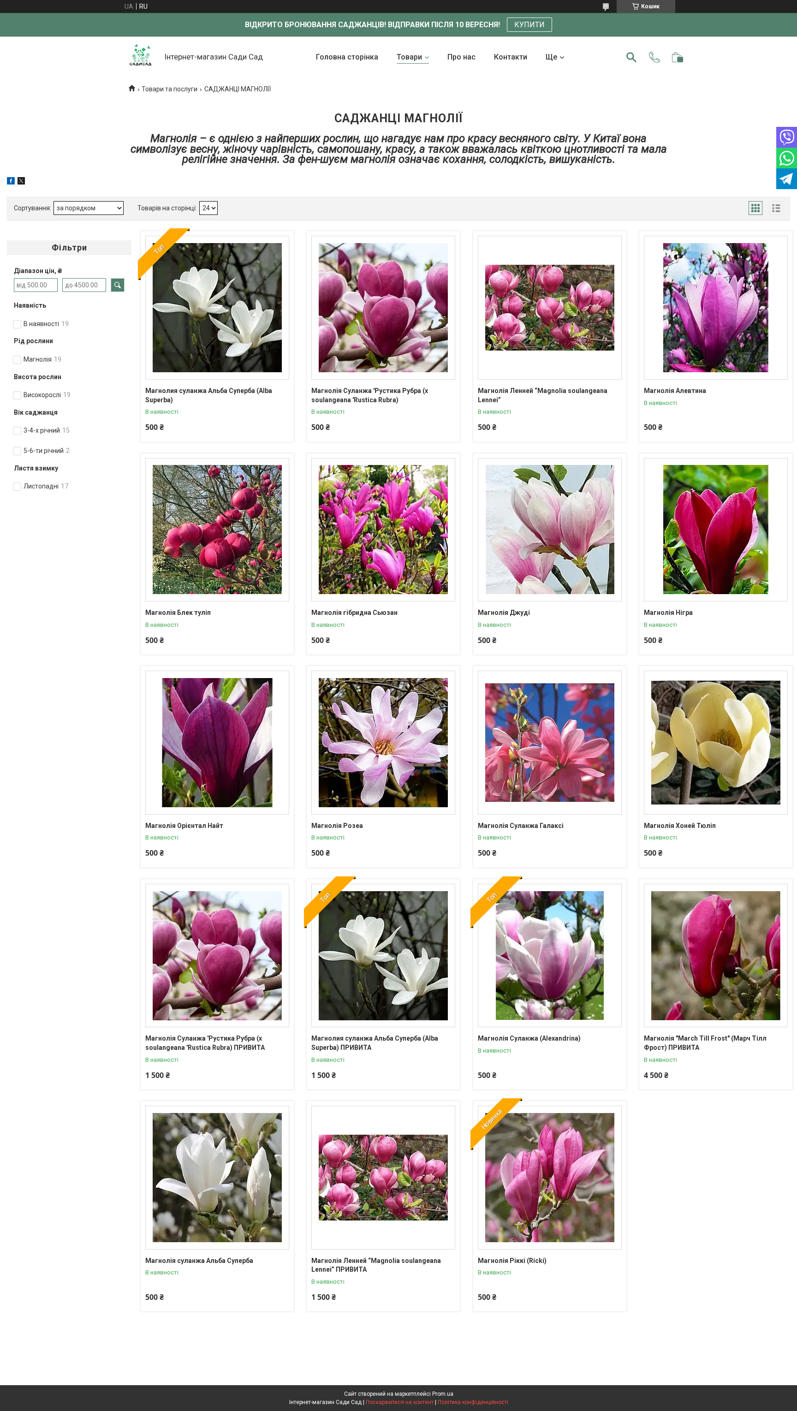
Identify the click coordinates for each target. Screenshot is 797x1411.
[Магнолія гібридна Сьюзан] (383, 530)
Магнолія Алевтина (675, 390)
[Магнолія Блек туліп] (217, 530)
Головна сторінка (347, 57)
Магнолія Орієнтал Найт (184, 825)
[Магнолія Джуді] (550, 530)
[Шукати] (631, 57)
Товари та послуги (169, 89)
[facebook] (11, 182)
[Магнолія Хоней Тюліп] (716, 743)
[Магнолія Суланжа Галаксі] (550, 743)
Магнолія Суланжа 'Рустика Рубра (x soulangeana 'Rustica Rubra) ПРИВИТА (205, 1043)
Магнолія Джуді (504, 612)
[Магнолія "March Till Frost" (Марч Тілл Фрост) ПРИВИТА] (716, 956)
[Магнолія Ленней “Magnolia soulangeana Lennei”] (550, 308)
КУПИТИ (529, 24)
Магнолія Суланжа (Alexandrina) (529, 1038)
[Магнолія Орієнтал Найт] (217, 743)
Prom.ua (442, 1394)
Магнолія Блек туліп (178, 612)
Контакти (510, 57)
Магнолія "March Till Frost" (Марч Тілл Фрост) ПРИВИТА (705, 1043)
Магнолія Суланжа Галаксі (521, 825)
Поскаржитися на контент (400, 1402)
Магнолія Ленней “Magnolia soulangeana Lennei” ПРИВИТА (376, 1265)
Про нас (461, 57)
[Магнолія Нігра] (716, 530)
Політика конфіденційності (473, 1402)
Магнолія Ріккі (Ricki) (512, 1260)
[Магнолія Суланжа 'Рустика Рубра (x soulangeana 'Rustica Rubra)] (383, 308)
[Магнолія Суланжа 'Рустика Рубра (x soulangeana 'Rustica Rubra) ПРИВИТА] (217, 956)
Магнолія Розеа (337, 825)
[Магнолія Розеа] (383, 743)
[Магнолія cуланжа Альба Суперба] (217, 1178)
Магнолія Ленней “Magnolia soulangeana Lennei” (542, 395)
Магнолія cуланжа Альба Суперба (199, 1260)
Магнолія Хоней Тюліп (680, 825)
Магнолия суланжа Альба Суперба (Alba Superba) (208, 395)
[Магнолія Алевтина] (716, 308)
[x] (21, 182)
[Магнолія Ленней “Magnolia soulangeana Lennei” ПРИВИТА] (383, 1178)
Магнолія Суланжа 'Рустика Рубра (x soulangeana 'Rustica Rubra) (369, 395)
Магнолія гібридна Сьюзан (354, 612)
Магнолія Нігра (668, 612)
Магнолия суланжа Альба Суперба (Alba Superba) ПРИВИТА (374, 1043)
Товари (409, 57)
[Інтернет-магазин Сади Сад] (140, 57)
